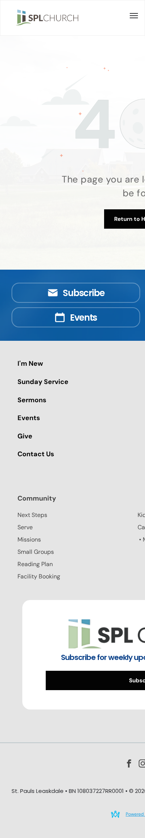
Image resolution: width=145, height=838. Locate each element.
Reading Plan (35, 564)
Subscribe (83, 293)
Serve (25, 527)
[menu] (133, 15)
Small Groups (35, 552)
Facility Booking (38, 576)
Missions (29, 539)
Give (24, 436)
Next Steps (32, 515)
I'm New (30, 363)
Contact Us (35, 454)
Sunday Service (42, 381)
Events (83, 317)
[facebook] (129, 764)
